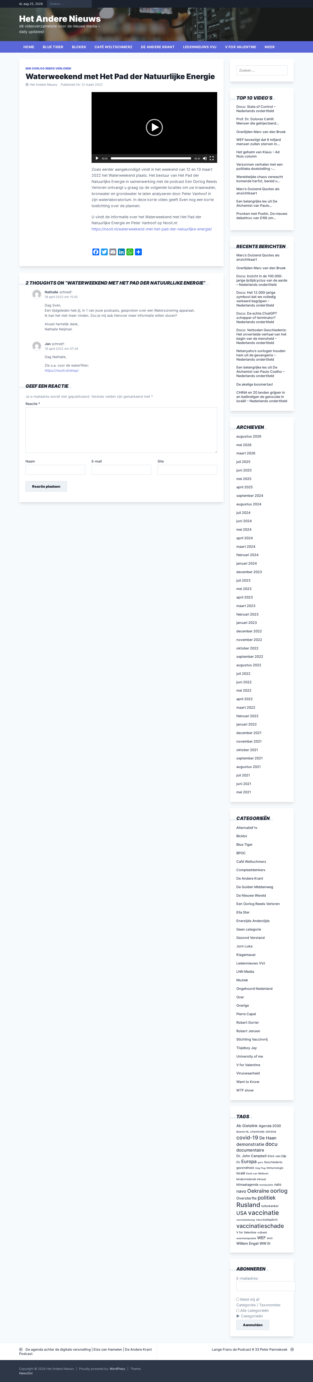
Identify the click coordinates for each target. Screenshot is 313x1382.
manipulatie (266, 1184)
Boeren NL (242, 1131)
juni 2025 (244, 470)
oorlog (278, 1190)
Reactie (33, 404)
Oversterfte (246, 1198)
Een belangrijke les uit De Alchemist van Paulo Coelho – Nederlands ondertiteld (260, 371)
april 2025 (244, 487)
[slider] (151, 158)
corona (271, 1131)
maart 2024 (245, 546)
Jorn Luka (244, 946)
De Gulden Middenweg (254, 887)
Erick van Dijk (277, 1156)
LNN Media (245, 971)
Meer (270, 47)
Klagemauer (246, 955)
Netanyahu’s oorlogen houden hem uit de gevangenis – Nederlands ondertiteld (261, 355)
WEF (261, 1237)
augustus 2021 (248, 767)
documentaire (250, 1150)
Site (161, 461)
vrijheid (262, 1232)
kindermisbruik (246, 1179)
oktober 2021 (247, 750)
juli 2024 (243, 512)
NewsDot (26, 1373)
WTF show (245, 1090)
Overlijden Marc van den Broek (261, 268)
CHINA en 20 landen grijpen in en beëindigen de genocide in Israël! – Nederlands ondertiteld (261, 396)
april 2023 (244, 597)
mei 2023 (243, 589)
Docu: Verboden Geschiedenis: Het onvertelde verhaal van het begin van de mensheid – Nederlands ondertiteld (261, 336)
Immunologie (275, 1167)
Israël (240, 1173)
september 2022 (249, 656)
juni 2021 (243, 784)
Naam (30, 461)
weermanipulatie (246, 1238)
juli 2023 (243, 580)
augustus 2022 (248, 665)
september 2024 (249, 495)
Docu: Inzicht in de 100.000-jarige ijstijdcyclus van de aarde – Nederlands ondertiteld (261, 280)
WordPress (117, 1368)
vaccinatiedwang (245, 1220)
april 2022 (244, 699)
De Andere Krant (158, 47)
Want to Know (247, 1082)
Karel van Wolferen (257, 1173)
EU (238, 1162)
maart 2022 (245, 707)
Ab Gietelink (247, 1125)
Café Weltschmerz (113, 47)
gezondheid (245, 1167)
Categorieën (252, 1316)
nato (277, 1185)
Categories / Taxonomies (258, 1305)
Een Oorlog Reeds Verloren (48, 68)
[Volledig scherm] (212, 158)
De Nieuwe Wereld (251, 895)
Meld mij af (249, 1299)
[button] (154, 127)
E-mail (97, 461)
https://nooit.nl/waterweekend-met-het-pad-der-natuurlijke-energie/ (152, 229)
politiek (267, 1197)
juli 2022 (243, 673)
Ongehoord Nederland (254, 988)
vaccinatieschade (260, 1225)
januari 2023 (246, 622)
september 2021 (249, 758)
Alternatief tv (246, 827)
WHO (270, 1238)
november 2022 (249, 640)
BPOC (241, 853)
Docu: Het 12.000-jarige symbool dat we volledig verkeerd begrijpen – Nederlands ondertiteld (256, 298)
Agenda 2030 (270, 1126)
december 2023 (249, 572)
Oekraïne (258, 1191)
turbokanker (270, 1206)
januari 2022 (246, 724)
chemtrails (257, 1131)
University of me (249, 1056)
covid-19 (247, 1137)
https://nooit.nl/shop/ (62, 370)
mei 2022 (243, 690)
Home (28, 47)
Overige (242, 1005)
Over (240, 997)
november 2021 (249, 741)
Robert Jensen (248, 1031)
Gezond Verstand (250, 937)
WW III (265, 1243)
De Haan (267, 1138)
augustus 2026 (248, 436)
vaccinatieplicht (267, 1219)
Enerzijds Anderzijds (253, 921)
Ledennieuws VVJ (200, 47)
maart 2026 (245, 453)
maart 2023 (245, 606)
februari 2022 (247, 716)
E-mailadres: (247, 1278)
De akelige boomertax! (254, 384)
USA (241, 1213)
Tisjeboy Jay (246, 1048)
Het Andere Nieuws (60, 18)
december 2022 (249, 631)
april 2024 (244, 538)
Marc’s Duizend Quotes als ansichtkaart (258, 257)
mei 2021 (243, 792)
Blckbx (79, 47)
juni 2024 (244, 521)
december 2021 (248, 733)
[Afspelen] (97, 158)
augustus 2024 (248, 504)
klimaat (261, 1179)
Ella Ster (243, 912)
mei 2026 (243, 445)
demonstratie (250, 1144)
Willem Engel (247, 1243)
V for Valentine (240, 47)
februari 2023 (247, 614)
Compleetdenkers (250, 870)
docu (271, 1144)
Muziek (242, 980)
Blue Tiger (53, 47)
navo (241, 1191)
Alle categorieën (254, 1310)
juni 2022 (244, 682)
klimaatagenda (247, 1185)
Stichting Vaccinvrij (252, 1039)
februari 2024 (247, 555)
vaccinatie (263, 1212)
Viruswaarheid (248, 1073)
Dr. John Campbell (251, 1156)
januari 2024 (246, 563)
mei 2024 (243, 529)
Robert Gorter (247, 1022)
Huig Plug (260, 1168)
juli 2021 (243, 775)
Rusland (248, 1205)
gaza (260, 1162)
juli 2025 (243, 462)
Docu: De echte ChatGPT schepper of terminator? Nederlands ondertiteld (256, 317)
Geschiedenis (273, 1162)
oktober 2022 (247, 648)
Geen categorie (248, 929)
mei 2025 (243, 479)
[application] (154, 127)
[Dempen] (205, 158)
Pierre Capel (246, 1014)
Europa (249, 1161)
